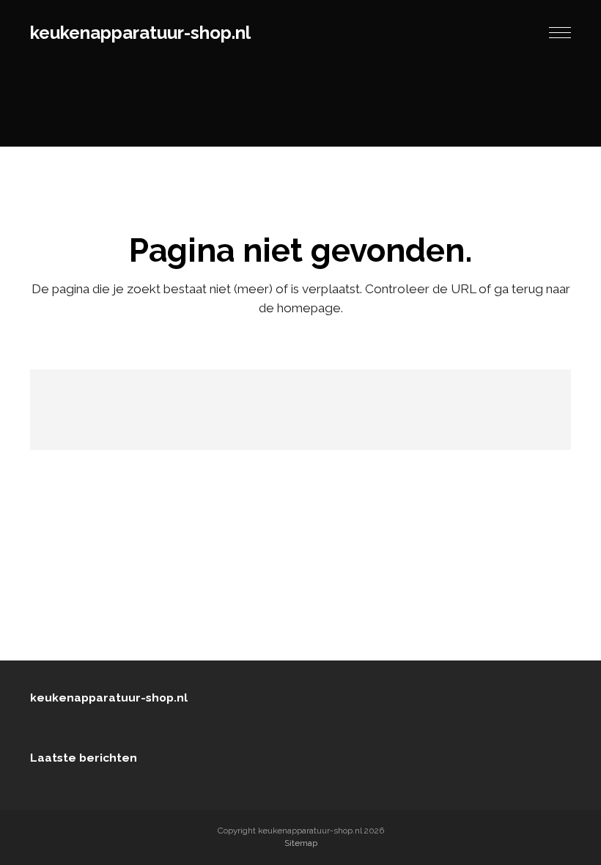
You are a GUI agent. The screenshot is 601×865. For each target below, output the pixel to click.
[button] (560, 33)
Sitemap (300, 843)
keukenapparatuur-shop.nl (140, 32)
